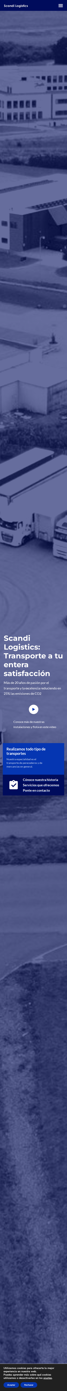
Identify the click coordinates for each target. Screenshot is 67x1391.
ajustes (47, 1378)
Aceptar (11, 1384)
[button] (60, 5)
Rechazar (29, 1384)
